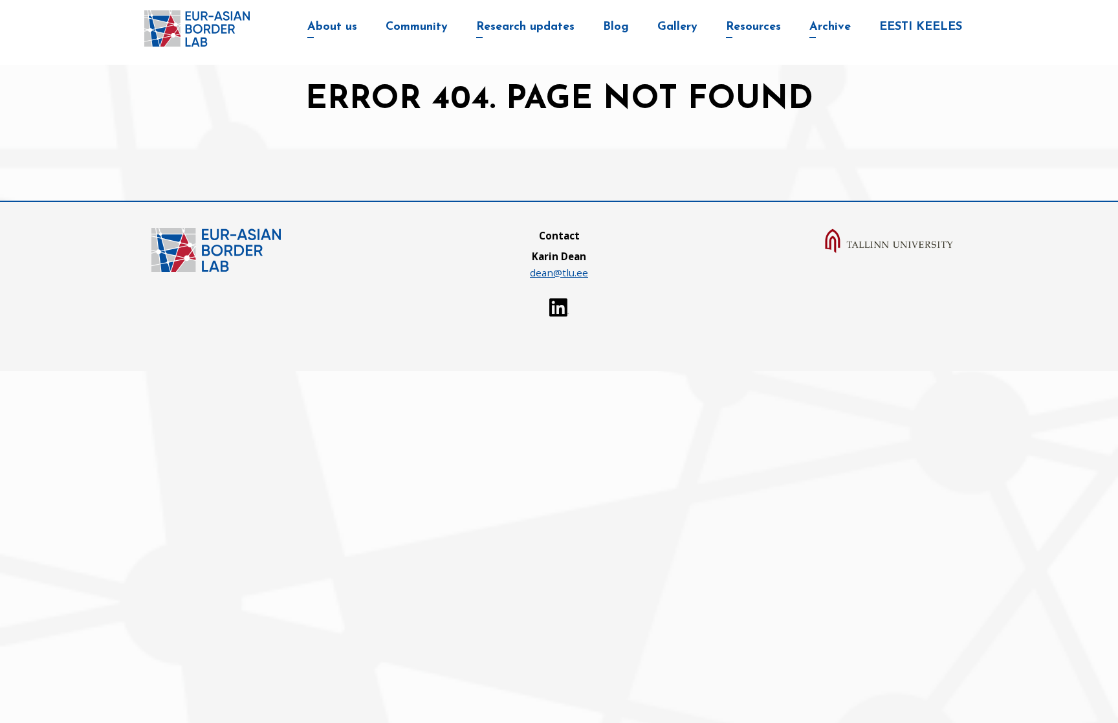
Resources (753, 27)
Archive (830, 27)
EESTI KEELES (920, 27)
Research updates (525, 27)
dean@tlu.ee (559, 272)
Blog (616, 27)
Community (417, 27)
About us (332, 27)
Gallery (677, 27)
